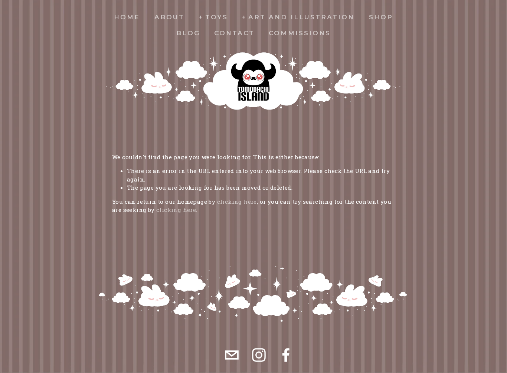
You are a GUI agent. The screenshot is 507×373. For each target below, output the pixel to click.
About (169, 17)
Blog (188, 33)
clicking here (237, 201)
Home (127, 17)
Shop (381, 17)
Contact (234, 33)
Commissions (300, 33)
